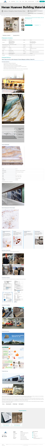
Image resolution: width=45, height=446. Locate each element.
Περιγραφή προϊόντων (16, 35)
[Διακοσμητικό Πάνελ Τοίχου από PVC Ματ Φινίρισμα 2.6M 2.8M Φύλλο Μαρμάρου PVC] (11, 24)
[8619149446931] (4, 436)
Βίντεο (23, 1)
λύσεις (20, 1)
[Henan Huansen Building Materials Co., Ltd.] (5, 1)
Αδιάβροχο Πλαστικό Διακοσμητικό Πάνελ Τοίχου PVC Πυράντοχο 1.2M (6, 423)
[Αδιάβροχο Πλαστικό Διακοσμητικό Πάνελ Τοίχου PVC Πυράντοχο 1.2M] (6, 417)
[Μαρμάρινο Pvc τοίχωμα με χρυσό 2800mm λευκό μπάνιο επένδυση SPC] (17, 417)
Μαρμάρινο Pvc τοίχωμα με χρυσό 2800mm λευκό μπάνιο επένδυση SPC (17, 423)
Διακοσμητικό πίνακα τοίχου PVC (9, 15)
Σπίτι (9, 1)
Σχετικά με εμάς (13, 1)
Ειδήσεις (26, 1)
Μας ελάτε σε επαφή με (31, 1)
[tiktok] (2, 436)
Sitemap (7, 444)
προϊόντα (17, 1)
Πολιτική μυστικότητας (3, 444)
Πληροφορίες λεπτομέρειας (6, 35)
